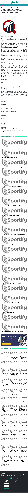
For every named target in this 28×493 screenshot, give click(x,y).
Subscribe (6, 488)
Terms (20, 492)
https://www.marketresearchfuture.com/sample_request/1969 (9, 47)
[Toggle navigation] (2, 5)
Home (15, 483)
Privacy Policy (23, 492)
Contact (16, 485)
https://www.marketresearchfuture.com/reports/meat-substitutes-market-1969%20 (14, 128)
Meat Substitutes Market (8, 78)
